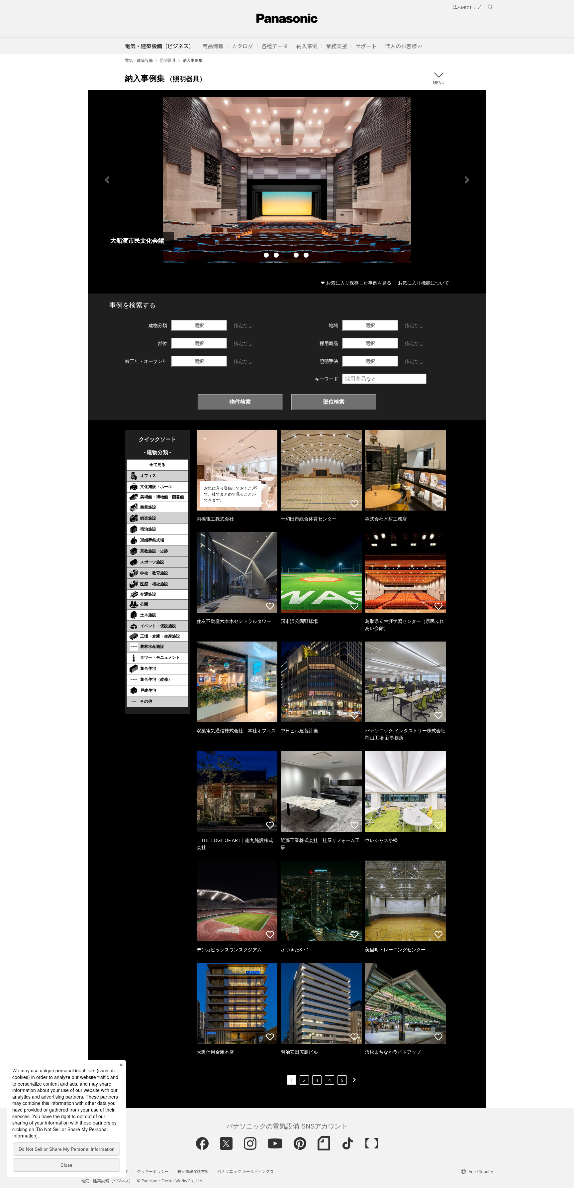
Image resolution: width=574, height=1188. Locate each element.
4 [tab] (297, 256)
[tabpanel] (287, 180)
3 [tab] (287, 256)
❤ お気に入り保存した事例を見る (356, 283)
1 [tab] (267, 256)
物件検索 (240, 401)
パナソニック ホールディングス (245, 1171)
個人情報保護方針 (193, 1171)
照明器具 (168, 60)
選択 (199, 325)
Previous (107, 179)
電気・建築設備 (139, 60)
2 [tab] (277, 256)
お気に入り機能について (423, 283)
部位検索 (333, 401)
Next (467, 179)
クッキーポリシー (153, 1171)
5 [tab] (307, 256)
